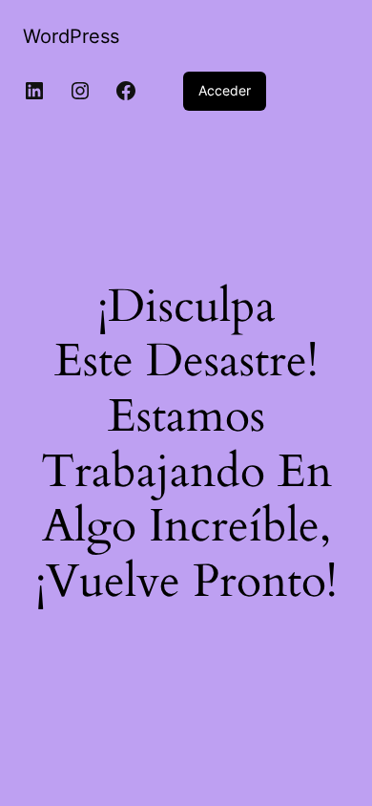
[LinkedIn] (34, 90)
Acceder (224, 90)
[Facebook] (125, 90)
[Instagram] (80, 90)
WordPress (71, 36)
